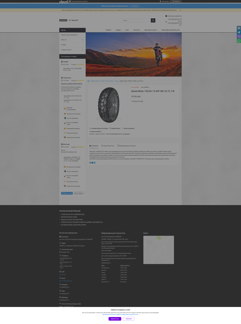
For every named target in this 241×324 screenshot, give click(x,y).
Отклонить (129, 318)
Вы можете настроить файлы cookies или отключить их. (120, 314)
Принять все (115, 318)
